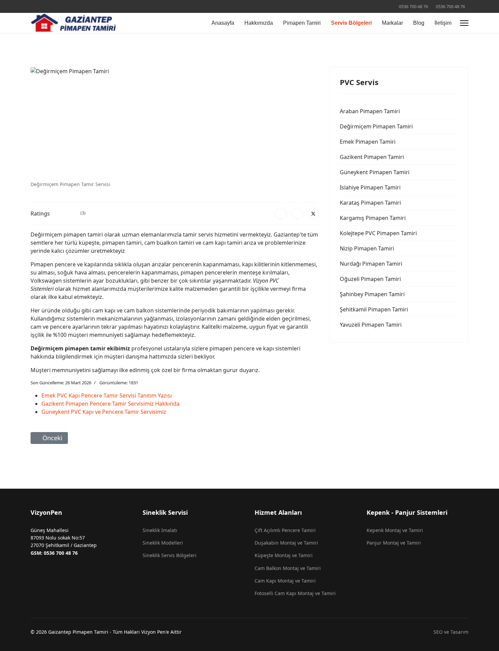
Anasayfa (222, 23)
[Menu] (464, 23)
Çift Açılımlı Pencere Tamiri (285, 530)
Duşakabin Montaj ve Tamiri (286, 543)
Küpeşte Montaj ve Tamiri (284, 555)
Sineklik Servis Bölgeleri (170, 555)
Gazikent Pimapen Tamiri (372, 157)
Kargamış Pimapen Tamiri (373, 218)
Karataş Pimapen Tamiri (370, 202)
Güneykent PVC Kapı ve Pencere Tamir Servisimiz (103, 411)
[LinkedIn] (297, 213)
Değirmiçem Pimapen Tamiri (376, 126)
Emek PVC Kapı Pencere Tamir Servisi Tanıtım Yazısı (106, 395)
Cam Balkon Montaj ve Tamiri (288, 568)
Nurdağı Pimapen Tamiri (371, 263)
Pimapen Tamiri (302, 23)
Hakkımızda (258, 23)
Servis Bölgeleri (351, 23)
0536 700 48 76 (413, 6)
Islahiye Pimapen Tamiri (370, 187)
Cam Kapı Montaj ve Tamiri (285, 580)
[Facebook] (281, 213)
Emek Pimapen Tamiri (367, 141)
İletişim (443, 23)
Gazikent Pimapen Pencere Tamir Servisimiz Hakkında (110, 403)
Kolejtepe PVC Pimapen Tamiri (378, 233)
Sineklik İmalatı (160, 530)
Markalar (392, 23)
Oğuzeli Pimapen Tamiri (370, 279)
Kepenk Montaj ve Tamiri (395, 530)
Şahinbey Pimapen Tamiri (372, 294)
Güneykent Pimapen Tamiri (374, 172)
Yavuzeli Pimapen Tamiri (371, 324)
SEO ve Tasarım (450, 632)
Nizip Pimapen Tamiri (367, 248)
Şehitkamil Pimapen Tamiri (374, 309)
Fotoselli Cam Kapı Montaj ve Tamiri (295, 593)
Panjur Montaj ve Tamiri (394, 543)
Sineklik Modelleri (163, 543)
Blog (418, 23)
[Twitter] (313, 213)
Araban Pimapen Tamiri (370, 111)
